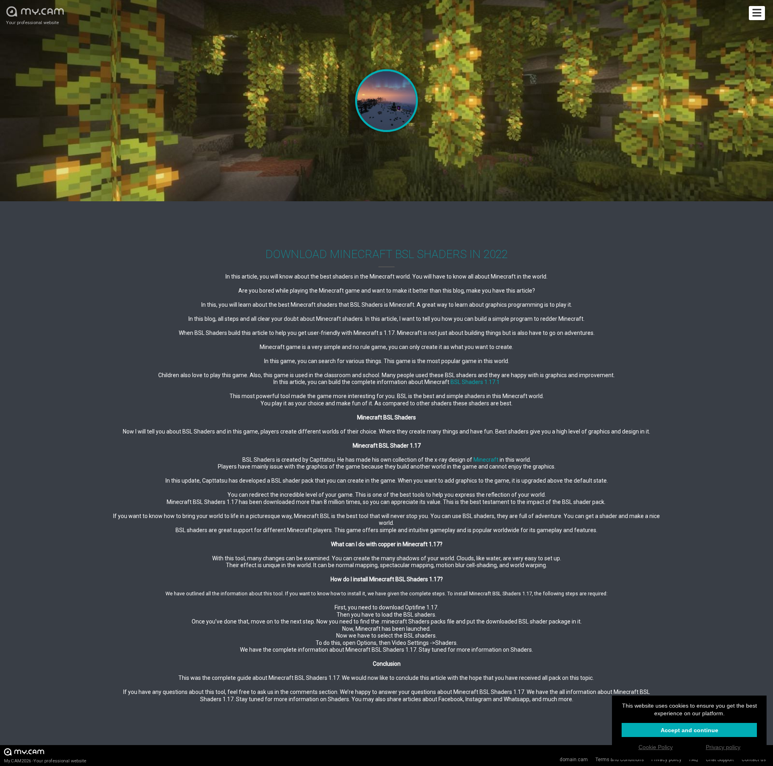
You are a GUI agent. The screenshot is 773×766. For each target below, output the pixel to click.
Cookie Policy (656, 747)
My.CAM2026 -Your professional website (45, 761)
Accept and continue (689, 730)
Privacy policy (666, 759)
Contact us (754, 759)
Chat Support (720, 759)
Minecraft (485, 459)
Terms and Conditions (619, 759)
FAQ (693, 759)
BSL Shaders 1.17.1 (475, 382)
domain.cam (574, 759)
